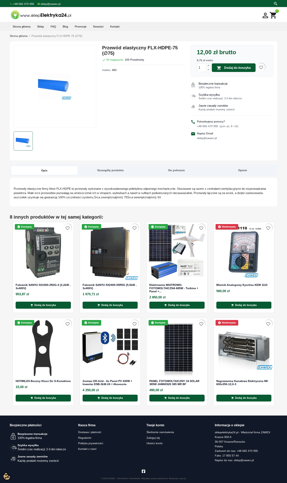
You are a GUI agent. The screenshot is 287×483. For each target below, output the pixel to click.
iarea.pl (182, 478)
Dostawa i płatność (89, 432)
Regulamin (84, 437)
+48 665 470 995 (217, 126)
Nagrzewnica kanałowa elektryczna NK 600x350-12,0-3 (242, 383)
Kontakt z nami (87, 448)
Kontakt (114, 26)
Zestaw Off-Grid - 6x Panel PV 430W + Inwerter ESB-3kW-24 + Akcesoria (107, 383)
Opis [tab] (44, 170)
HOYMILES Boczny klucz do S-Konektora (43, 381)
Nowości (98, 26)
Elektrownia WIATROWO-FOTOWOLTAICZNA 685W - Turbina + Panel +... (173, 288)
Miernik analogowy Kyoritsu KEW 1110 (241, 285)
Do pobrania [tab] (176, 170)
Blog (65, 26)
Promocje (80, 26)
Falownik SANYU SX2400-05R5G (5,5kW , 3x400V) (109, 287)
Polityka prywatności (90, 443)
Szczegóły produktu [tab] (110, 170)
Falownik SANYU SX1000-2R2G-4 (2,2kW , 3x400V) (43, 287)
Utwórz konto (154, 443)
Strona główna (21, 26)
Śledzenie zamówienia (160, 432)
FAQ (53, 26)
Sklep (40, 26)
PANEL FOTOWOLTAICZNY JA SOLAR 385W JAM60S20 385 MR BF (174, 383)
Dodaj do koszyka (234, 68)
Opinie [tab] (242, 170)
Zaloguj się (153, 437)
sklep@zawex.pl (207, 138)
